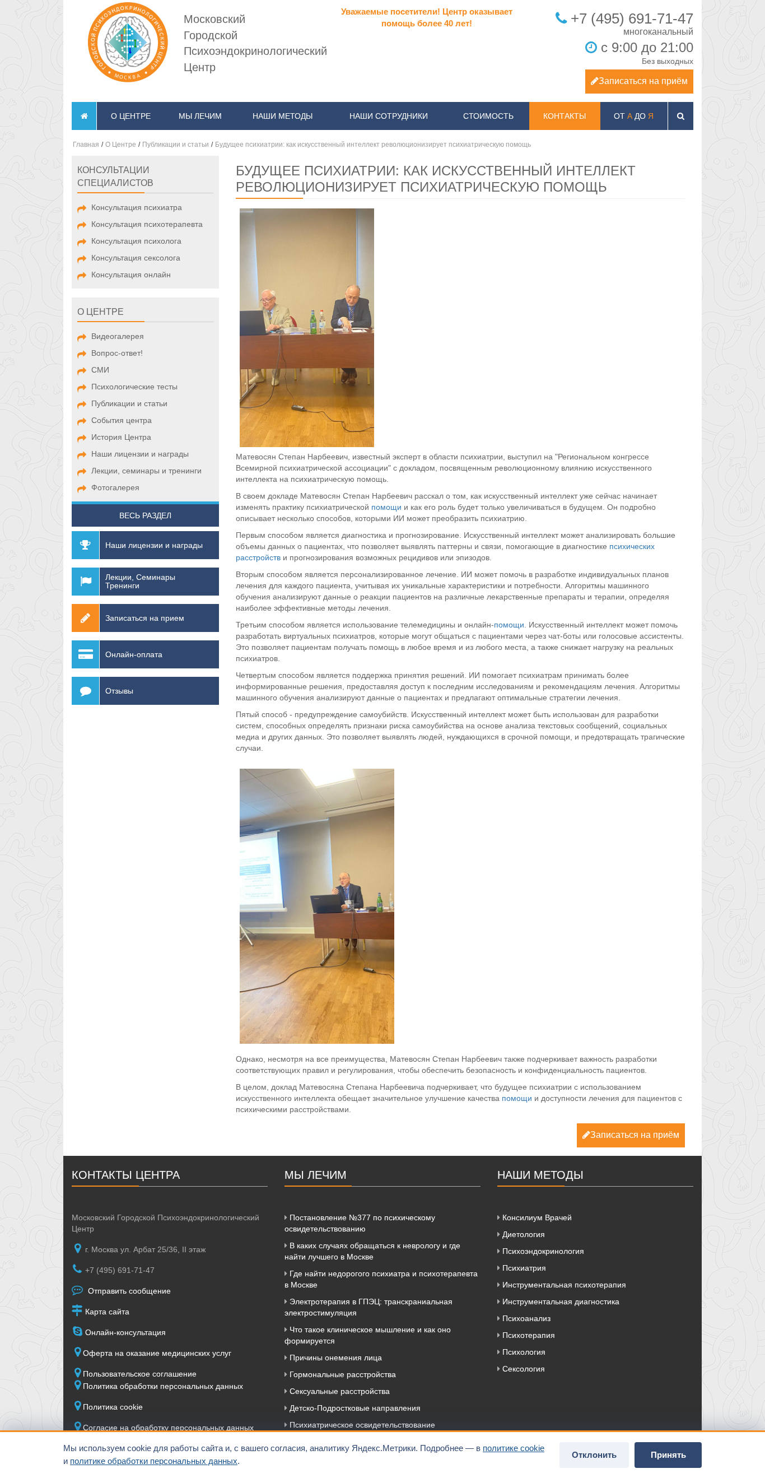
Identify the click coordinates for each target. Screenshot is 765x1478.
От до (634, 115)
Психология (522, 1351)
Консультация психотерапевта (147, 224)
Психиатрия (523, 1267)
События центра (121, 420)
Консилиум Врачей (536, 1217)
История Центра (121, 437)
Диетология (522, 1234)
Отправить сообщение (128, 1290)
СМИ (100, 369)
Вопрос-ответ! (117, 352)
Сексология (522, 1368)
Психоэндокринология (542, 1251)
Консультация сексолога (135, 257)
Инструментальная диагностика (559, 1301)
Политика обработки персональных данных (163, 1386)
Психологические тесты (134, 386)
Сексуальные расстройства (338, 1391)
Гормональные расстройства (341, 1374)
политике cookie (513, 1448)
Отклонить (594, 1455)
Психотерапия (527, 1335)
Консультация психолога (136, 240)
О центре (131, 115)
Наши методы (282, 115)
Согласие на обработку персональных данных (168, 1427)
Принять (668, 1455)
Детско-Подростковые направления (354, 1407)
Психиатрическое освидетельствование (361, 1424)
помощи (386, 507)
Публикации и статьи (129, 403)
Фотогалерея (115, 487)
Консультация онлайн (131, 274)
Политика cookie (113, 1406)
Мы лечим (200, 115)
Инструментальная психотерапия (563, 1284)
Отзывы (119, 690)
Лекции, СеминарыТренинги (140, 581)
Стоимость (488, 115)
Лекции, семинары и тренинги (146, 470)
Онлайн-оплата (133, 654)
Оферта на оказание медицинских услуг (157, 1353)
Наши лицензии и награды (140, 453)
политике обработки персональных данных (153, 1461)
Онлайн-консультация (124, 1332)
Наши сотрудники (388, 115)
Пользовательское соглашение (140, 1373)
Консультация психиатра (136, 207)
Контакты (564, 115)
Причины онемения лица (334, 1357)
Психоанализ (525, 1318)
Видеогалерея (117, 336)
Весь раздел (145, 515)
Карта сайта (106, 1311)
